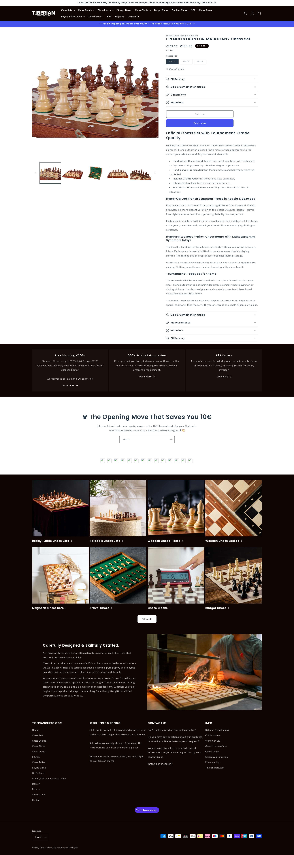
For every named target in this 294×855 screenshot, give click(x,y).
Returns (36, 789)
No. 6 (201, 62)
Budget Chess (215, 608)
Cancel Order (39, 794)
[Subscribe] (171, 439)
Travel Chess (99, 608)
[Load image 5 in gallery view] (140, 173)
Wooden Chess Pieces (164, 541)
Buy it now (200, 123)
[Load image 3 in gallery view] (95, 173)
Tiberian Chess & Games (50, 848)
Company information (216, 757)
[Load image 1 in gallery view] (50, 173)
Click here (222, 376)
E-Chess (36, 757)
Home (35, 730)
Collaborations (212, 735)
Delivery (36, 784)
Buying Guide (39, 767)
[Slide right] (155, 173)
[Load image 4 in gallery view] (117, 173)
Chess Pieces (38, 746)
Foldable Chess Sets (105, 541)
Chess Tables (38, 762)
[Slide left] (35, 173)
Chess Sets (37, 735)
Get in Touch (38, 773)
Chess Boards (39, 741)
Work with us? (212, 741)
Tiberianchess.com (214, 767)
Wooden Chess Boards (222, 541)
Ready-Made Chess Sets (50, 541)
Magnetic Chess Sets (48, 608)
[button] (67, 10)
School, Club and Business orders (49, 778)
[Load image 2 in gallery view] (72, 173)
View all (147, 619)
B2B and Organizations (217, 730)
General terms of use (216, 746)
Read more (68, 385)
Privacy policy (212, 762)
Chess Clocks (158, 608)
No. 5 (187, 62)
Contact (36, 800)
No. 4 (174, 62)
